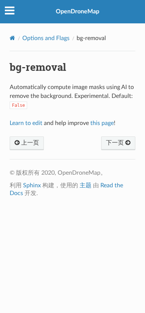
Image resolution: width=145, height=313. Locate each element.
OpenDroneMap (77, 11)
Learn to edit (26, 123)
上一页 (29, 143)
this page (102, 123)
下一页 (115, 143)
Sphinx (32, 185)
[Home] (12, 38)
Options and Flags (46, 38)
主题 (85, 185)
